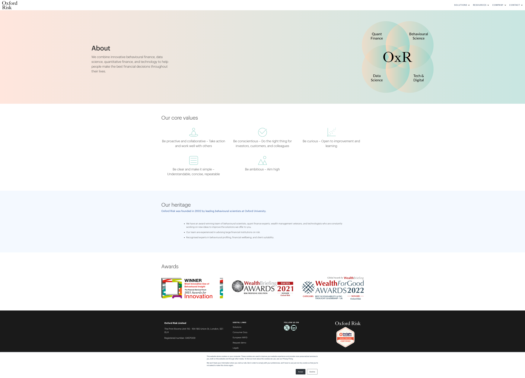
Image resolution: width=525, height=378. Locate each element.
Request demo (239, 343)
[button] (462, 5)
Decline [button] (312, 371)
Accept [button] (300, 371)
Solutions (237, 327)
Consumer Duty (240, 332)
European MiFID (240, 338)
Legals (236, 348)
